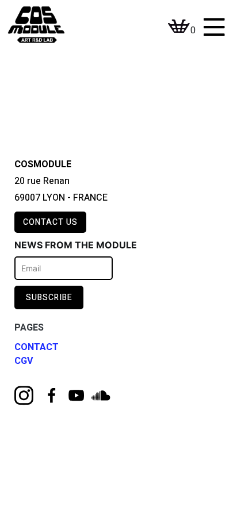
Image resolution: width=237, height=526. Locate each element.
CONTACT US (50, 222)
